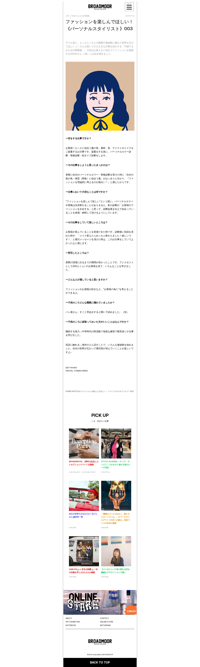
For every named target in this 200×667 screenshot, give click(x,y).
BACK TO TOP (100, 662)
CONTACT (104, 618)
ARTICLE (76, 391)
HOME (68, 391)
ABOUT (69, 618)
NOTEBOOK (71, 625)
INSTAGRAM (105, 625)
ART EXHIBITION (73, 622)
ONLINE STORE (106, 622)
